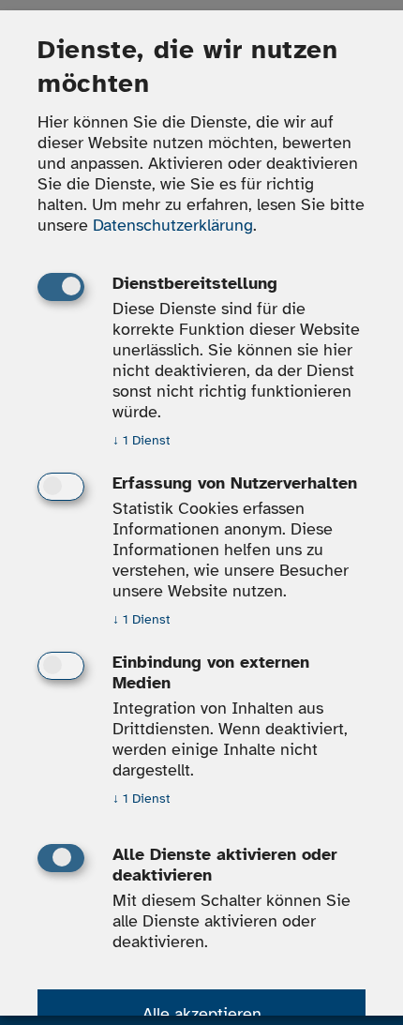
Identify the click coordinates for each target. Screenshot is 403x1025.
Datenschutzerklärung (173, 226)
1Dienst (141, 441)
